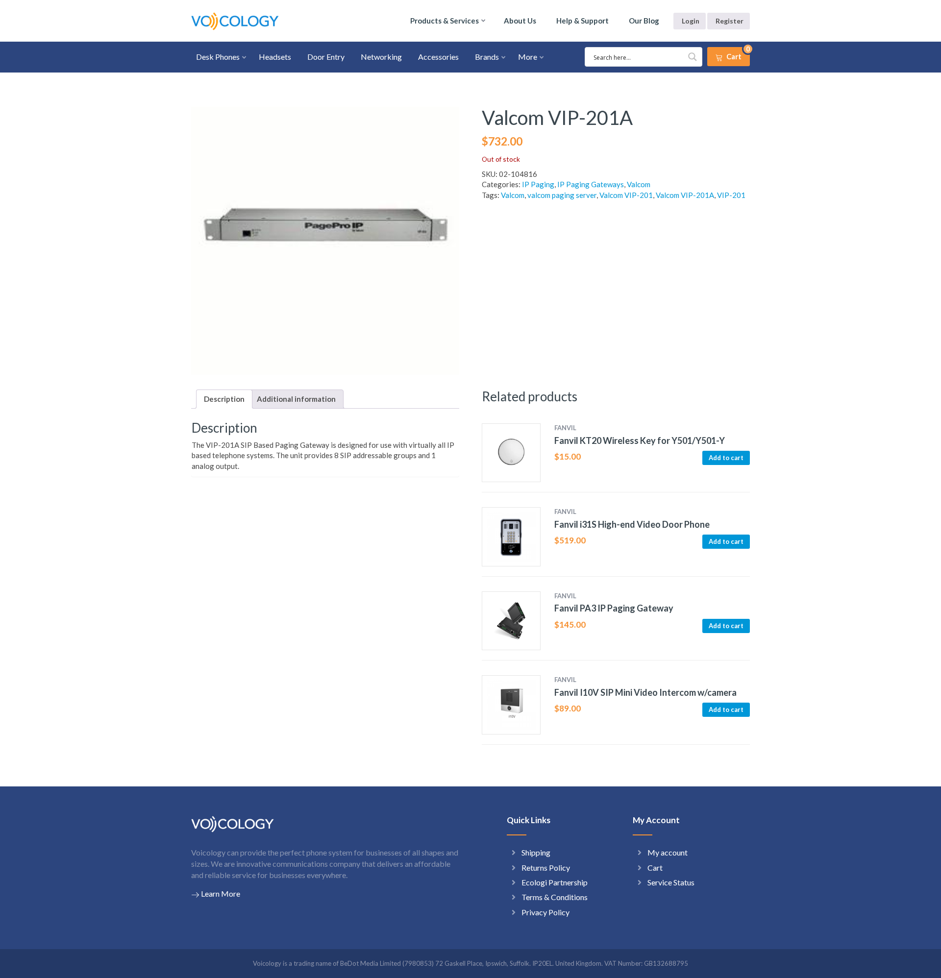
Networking (381, 56)
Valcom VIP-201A (685, 195)
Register (729, 21)
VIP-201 (731, 195)
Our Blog (644, 20)
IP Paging (538, 184)
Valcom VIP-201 (626, 195)
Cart (655, 867)
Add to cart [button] (726, 458)
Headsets (275, 56)
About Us (520, 20)
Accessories (438, 56)
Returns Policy (545, 867)
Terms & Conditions (554, 897)
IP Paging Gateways (590, 184)
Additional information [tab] (296, 398)
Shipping (535, 852)
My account (667, 852)
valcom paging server (561, 195)
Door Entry (326, 56)
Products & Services (444, 20)
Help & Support (582, 20)
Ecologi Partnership (554, 882)
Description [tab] (224, 398)
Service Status (670, 882)
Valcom (638, 184)
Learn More (220, 893)
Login (690, 21)
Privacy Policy (545, 912)
